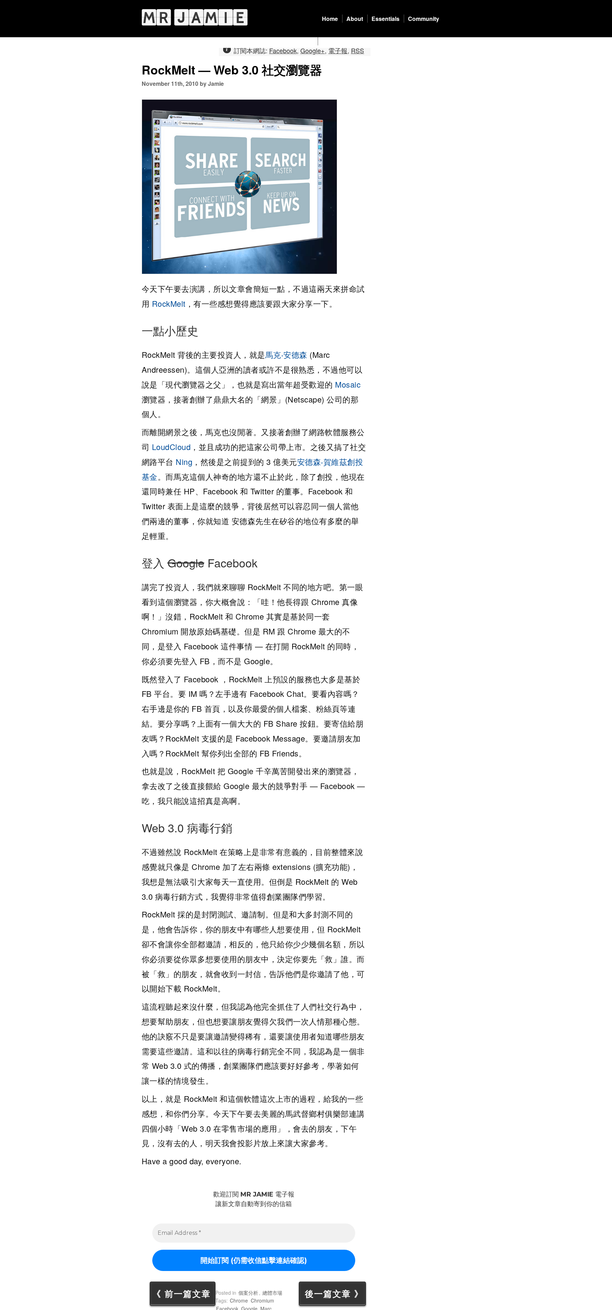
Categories (336, 41)
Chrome (239, 1300)
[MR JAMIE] (195, 17)
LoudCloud (171, 446)
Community (423, 19)
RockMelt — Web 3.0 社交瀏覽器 (232, 69)
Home (330, 19)
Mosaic (348, 384)
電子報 (337, 50)
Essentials (386, 19)
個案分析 (248, 1292)
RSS (357, 50)
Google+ (312, 50)
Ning (184, 461)
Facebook (283, 50)
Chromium (262, 1300)
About (354, 19)
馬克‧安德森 (286, 354)
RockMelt (169, 303)
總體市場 (272, 1292)
